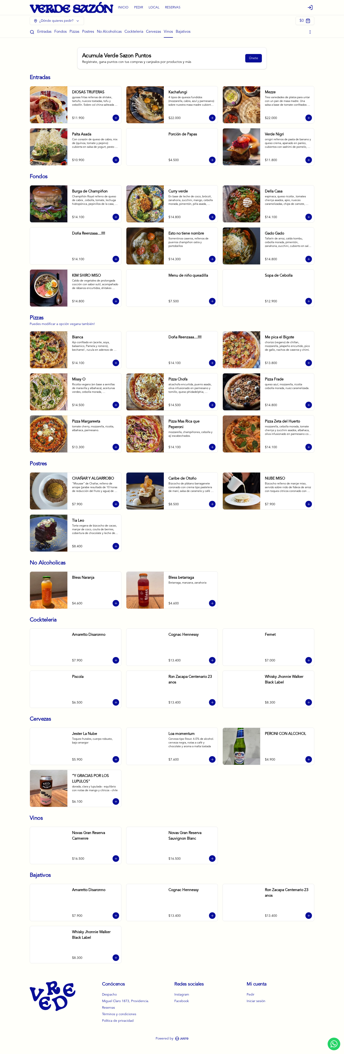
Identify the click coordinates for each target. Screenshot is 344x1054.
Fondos (60, 32)
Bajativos (183, 32)
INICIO (123, 7)
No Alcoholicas (109, 32)
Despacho (109, 994)
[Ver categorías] (310, 32)
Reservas (108, 1007)
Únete (253, 58)
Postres (88, 32)
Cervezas (153, 32)
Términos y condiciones (119, 1014)
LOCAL (154, 7)
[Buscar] (32, 32)
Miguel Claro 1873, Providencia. (125, 1001)
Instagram (181, 994)
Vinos (168, 32)
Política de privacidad (118, 1020)
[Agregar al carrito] (116, 118)
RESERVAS (172, 7)
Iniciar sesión (256, 1001)
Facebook (181, 1001)
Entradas (44, 32)
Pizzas (74, 32)
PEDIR (138, 7)
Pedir (250, 994)
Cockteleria (133, 32)
